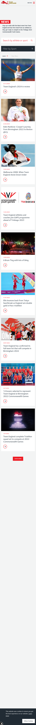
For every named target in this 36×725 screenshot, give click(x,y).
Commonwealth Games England (8, 3)
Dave (4, 56)
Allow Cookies (28, 721)
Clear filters (14, 56)
